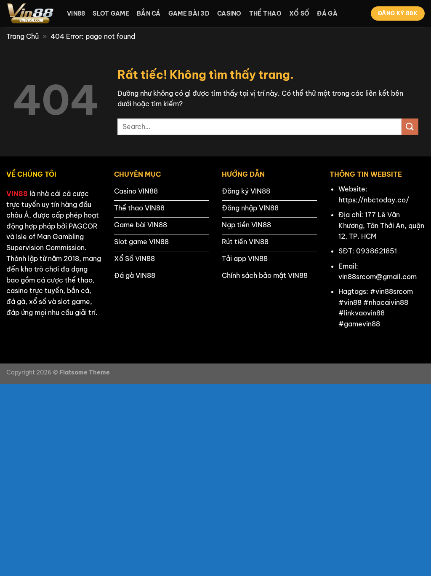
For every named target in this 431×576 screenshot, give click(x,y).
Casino (229, 13)
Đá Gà (327, 13)
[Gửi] (410, 126)
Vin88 (76, 13)
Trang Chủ (22, 36)
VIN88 (17, 193)
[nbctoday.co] (30, 13)
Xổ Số (299, 13)
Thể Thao (265, 13)
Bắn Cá (149, 13)
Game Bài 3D (189, 13)
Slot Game (111, 13)
